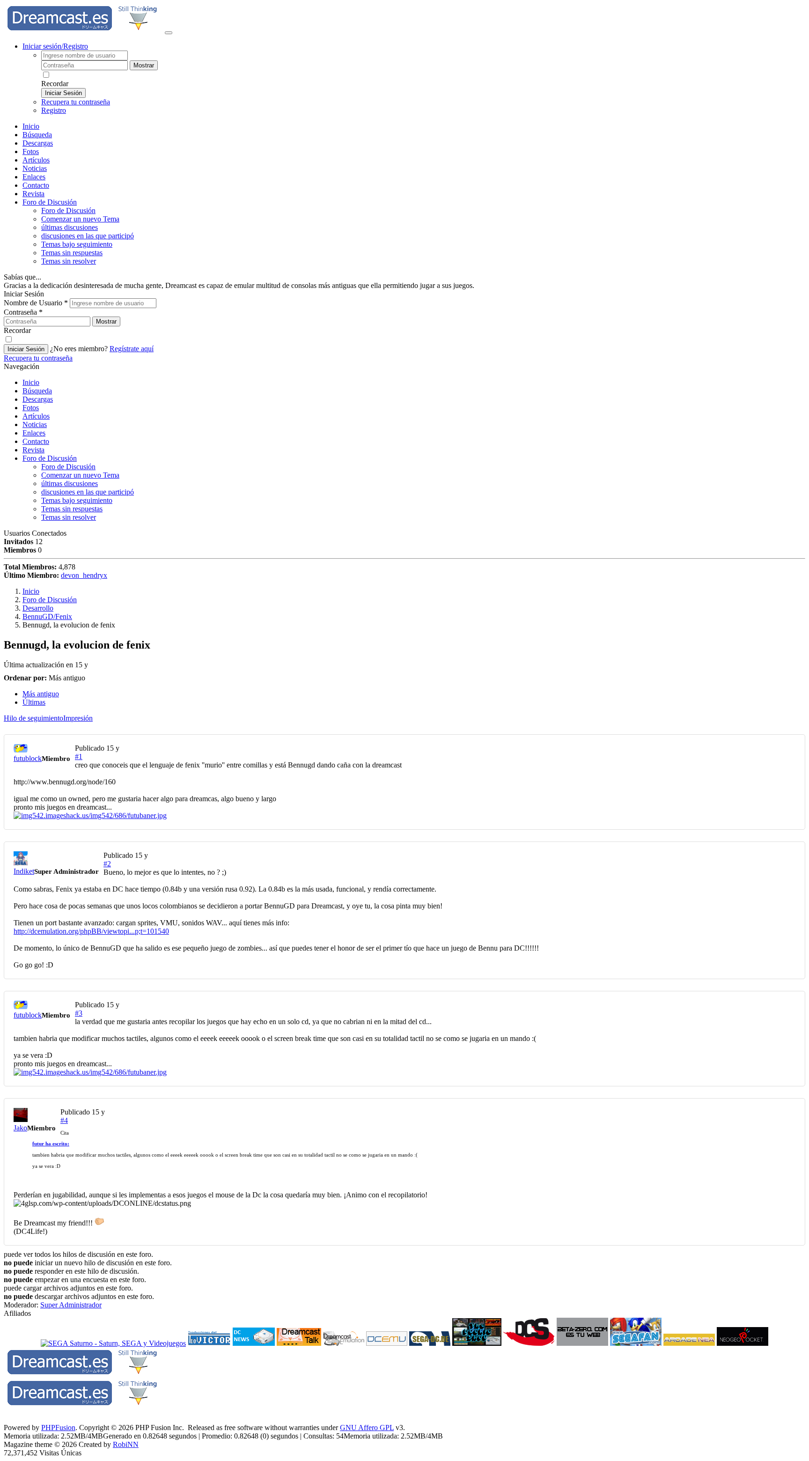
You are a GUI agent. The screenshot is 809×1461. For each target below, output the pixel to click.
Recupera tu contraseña (75, 102)
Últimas (33, 702)
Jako (20, 1128)
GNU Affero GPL (367, 1427)
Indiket (24, 871)
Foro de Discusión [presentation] (49, 202)
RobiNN (126, 1444)
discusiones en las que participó (87, 236)
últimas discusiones (69, 227)
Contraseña (23, 312)
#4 (64, 1120)
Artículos (36, 160)
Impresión (78, 718)
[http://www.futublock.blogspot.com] (404, 816)
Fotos (30, 151)
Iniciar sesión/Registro (55, 46)
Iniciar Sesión (63, 92)
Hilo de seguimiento (33, 718)
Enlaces (33, 177)
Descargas (37, 143)
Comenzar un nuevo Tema (80, 219)
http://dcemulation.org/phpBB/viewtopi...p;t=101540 (91, 931)
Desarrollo (37, 608)
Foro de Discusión (49, 458)
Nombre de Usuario (36, 303)
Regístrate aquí (132, 349)
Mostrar (143, 65)
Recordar (54, 84)
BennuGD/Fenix (47, 616)
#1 (78, 756)
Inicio (30, 126)
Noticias (34, 168)
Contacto (35, 185)
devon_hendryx (84, 575)
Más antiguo (40, 694)
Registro (53, 110)
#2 (107, 864)
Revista (33, 194)
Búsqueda (37, 135)
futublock (28, 758)
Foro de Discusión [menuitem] (68, 210)
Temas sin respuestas (72, 253)
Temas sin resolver (68, 261)
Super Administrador (71, 1305)
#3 (78, 1013)
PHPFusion (58, 1427)
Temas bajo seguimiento (76, 244)
